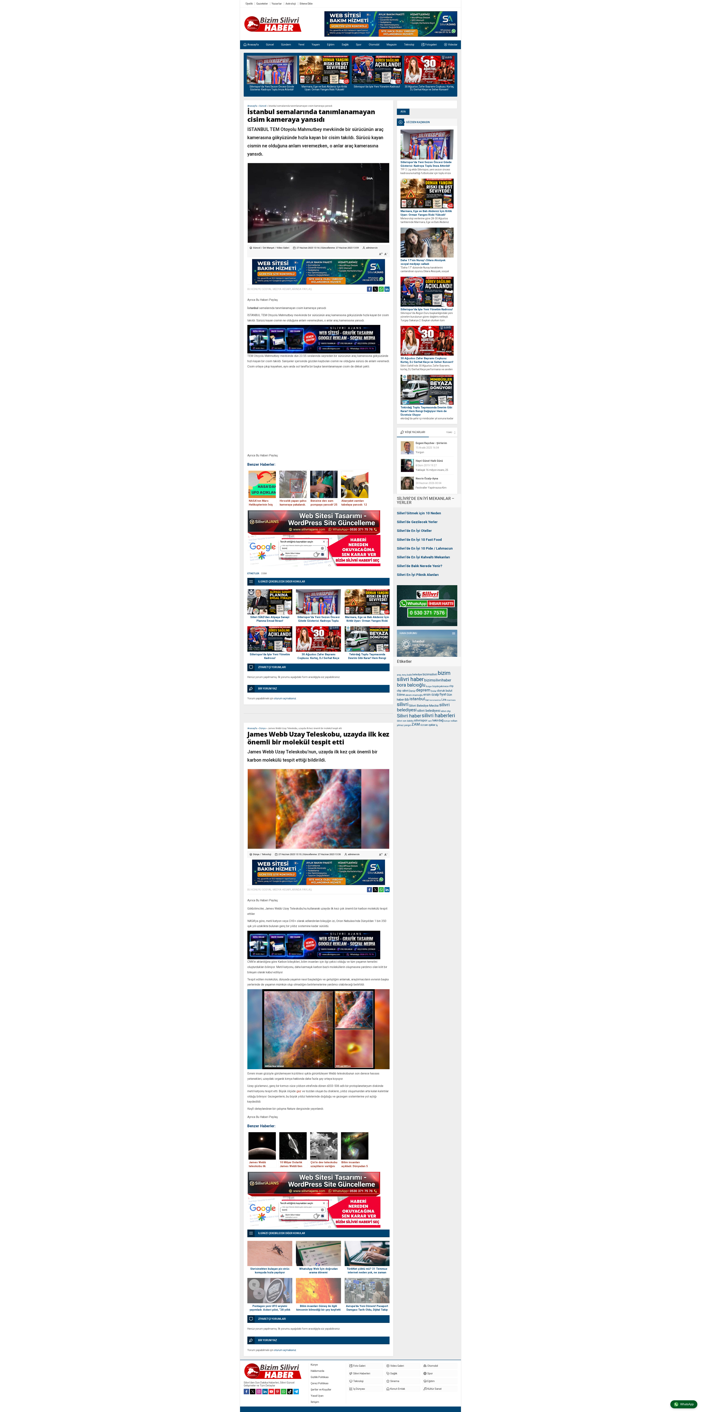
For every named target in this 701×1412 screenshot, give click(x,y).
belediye (417, 674)
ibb (407, 699)
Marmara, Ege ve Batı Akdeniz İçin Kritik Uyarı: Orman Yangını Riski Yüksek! (426, 212)
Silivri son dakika (405, 721)
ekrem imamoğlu (414, 695)
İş (437, 725)
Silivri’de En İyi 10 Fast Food (419, 540)
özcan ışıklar (427, 725)
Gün (449, 694)
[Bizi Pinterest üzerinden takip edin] (277, 1391)
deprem (423, 690)
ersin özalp (431, 694)
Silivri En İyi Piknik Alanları (418, 575)
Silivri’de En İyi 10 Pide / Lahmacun (425, 548)
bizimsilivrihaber (437, 680)
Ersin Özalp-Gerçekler (429, 478)
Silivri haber (409, 716)
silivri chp (446, 711)
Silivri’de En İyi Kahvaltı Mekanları (423, 557)
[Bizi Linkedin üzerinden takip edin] (265, 1391)
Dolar (433, 691)
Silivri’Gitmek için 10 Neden (419, 513)
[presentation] (249, 72)
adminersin (372, 248)
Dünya (262, 728)
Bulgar (429, 686)
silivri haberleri (438, 715)
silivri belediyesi (428, 710)
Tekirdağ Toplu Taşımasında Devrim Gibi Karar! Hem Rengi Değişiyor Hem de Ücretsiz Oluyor (377, 89)
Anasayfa (252, 106)
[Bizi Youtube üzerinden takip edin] (271, 1391)
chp (451, 686)
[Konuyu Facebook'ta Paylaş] (369, 289)
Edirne (401, 694)
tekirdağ (437, 720)
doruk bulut (444, 690)
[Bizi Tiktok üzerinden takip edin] (290, 1391)
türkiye (447, 721)
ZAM (415, 724)
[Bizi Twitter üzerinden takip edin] (252, 1391)
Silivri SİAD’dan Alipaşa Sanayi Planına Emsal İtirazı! (269, 619)
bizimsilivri (430, 674)
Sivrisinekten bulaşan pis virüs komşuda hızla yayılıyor (269, 1270)
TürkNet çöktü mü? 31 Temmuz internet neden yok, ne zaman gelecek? (367, 1272)
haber (400, 699)
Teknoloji (266, 854)
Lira (443, 699)
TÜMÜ (449, 432)
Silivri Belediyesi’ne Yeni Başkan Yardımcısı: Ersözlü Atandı (429, 88)
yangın (407, 725)
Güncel (262, 106)
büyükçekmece (440, 686)
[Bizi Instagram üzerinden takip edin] (259, 1391)
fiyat (443, 694)
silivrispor (420, 720)
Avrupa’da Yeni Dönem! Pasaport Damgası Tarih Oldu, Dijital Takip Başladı (367, 1309)
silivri (402, 704)
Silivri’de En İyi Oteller (414, 531)
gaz (298, 1091)
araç (399, 675)
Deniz (412, 690)
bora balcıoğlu (411, 685)
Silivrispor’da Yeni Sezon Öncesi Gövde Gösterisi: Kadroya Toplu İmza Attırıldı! (426, 164)
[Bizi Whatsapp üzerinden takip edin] (283, 1391)
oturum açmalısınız (285, 698)
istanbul (417, 698)
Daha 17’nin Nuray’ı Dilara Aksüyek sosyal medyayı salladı (423, 262)
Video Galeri (283, 248)
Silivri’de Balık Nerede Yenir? (419, 566)
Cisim (264, 573)
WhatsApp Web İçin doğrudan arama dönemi (318, 1270)
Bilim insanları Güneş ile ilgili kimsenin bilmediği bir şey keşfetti (318, 1307)
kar (427, 699)
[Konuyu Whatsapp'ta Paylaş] (381, 289)
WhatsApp (687, 1404)
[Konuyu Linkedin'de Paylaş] (387, 289)
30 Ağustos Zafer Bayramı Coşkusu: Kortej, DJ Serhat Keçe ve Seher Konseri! (324, 88)
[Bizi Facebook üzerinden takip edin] (246, 1391)
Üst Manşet (268, 248)
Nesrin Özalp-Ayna (427, 443)
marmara (451, 700)
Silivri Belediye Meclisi (424, 705)
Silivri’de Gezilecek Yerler (417, 522)
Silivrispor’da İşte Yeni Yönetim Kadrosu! (272, 86)
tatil (430, 721)
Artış (404, 675)
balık (409, 674)
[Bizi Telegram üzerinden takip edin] (296, 1391)
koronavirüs (435, 700)
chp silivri (402, 690)
